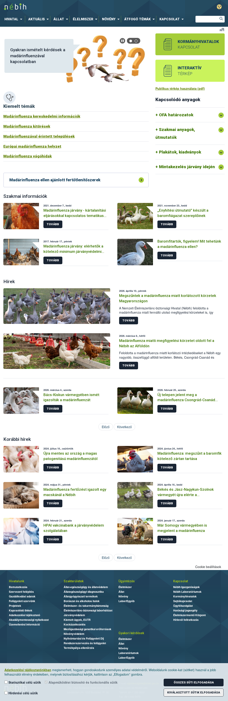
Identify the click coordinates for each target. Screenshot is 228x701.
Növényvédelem (74, 634)
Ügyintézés (126, 581)
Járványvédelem (74, 615)
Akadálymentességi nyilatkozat (29, 620)
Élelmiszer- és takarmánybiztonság (86, 606)
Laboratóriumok (128, 653)
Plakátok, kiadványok (180, 152)
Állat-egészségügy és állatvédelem (86, 587)
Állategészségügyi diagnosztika (84, 592)
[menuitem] (14, 19)
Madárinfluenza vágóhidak (27, 156)
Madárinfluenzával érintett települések (39, 136)
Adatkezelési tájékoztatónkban (27, 670)
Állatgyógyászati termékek (81, 596)
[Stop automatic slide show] (122, 40)
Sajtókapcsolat (182, 601)
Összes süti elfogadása (194, 682)
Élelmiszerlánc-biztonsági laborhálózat (88, 610)
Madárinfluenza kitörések (26, 126)
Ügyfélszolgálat (183, 606)
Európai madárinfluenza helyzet (32, 146)
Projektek (15, 606)
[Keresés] (221, 19)
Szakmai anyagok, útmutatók (175, 133)
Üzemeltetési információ (24, 624)
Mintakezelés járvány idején (187, 166)
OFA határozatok (176, 114)
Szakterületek (73, 581)
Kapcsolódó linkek (20, 610)
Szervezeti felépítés (21, 592)
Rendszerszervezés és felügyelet (85, 643)
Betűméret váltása (222, 29)
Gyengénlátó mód (219, 6)
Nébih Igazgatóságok (186, 587)
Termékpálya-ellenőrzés (79, 648)
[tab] (131, 41)
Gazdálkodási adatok (22, 596)
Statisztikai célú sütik (24, 682)
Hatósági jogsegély (185, 610)
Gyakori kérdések (131, 633)
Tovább (53, 224)
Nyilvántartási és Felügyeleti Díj (84, 638)
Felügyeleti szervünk (22, 601)
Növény (123, 596)
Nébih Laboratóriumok (187, 592)
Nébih (67, 7)
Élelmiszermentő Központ (189, 615)
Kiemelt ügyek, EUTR (77, 620)
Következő (124, 427)
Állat (121, 592)
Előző (106, 427)
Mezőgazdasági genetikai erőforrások (87, 629)
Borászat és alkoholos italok (82, 601)
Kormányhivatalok (185, 596)
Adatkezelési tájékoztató (24, 615)
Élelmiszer (125, 587)
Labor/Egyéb (126, 601)
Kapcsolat (180, 581)
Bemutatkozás (18, 587)
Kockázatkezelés (75, 624)
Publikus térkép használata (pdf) (180, 88)
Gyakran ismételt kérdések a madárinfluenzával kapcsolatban (37, 55)
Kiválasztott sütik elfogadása (193, 692)
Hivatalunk (16, 581)
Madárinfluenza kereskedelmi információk (41, 116)
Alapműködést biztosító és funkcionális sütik (83, 682)
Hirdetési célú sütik (23, 693)
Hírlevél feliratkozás (186, 620)
